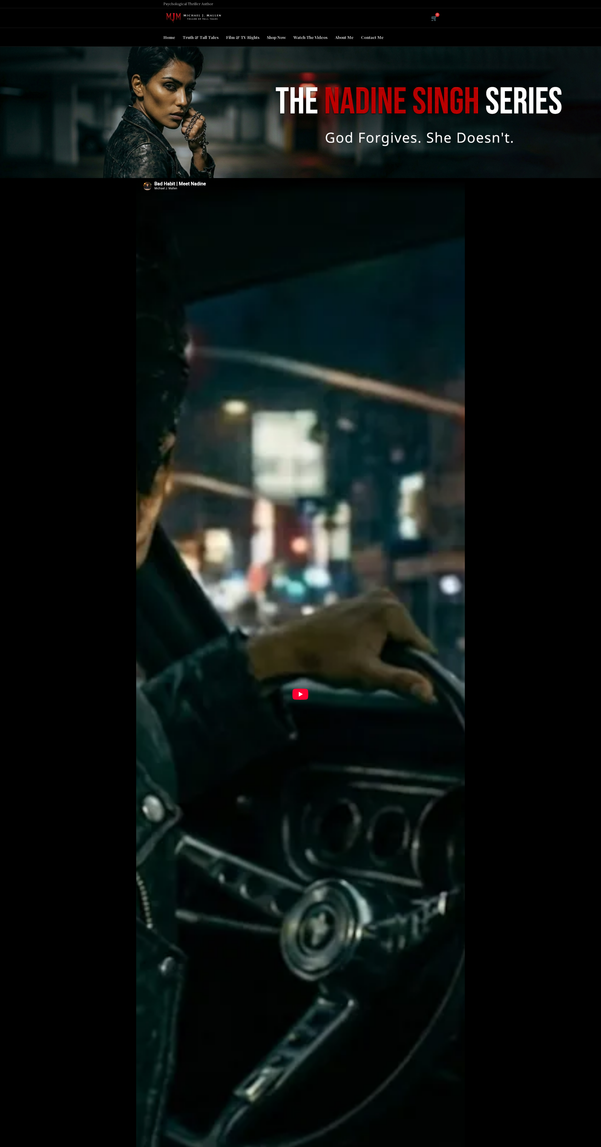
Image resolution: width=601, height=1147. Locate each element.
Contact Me (372, 37)
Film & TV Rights (242, 37)
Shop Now (276, 37)
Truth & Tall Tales (201, 37)
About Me (344, 37)
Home (169, 37)
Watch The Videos (310, 37)
